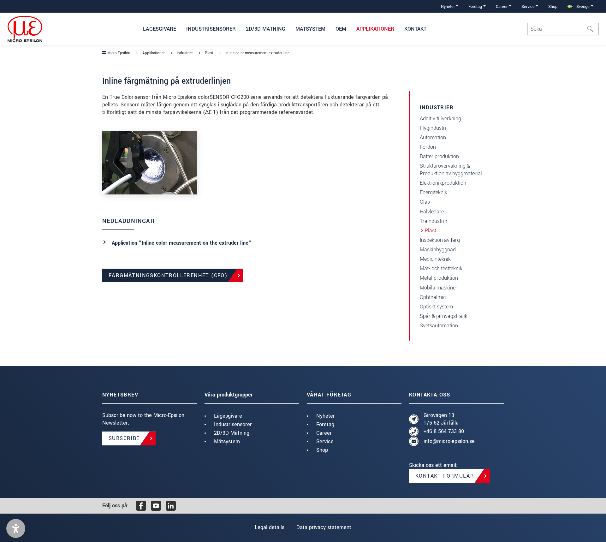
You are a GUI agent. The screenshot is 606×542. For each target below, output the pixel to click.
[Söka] (592, 29)
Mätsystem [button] (310, 29)
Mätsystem (227, 441)
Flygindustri (433, 128)
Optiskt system (436, 306)
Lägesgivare (228, 416)
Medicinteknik (435, 259)
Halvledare (432, 211)
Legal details (269, 527)
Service (325, 441)
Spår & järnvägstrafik (443, 316)
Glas (425, 201)
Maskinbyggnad (438, 249)
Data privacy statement (323, 527)
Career (324, 433)
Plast (430, 230)
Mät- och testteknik (441, 268)
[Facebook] (141, 506)
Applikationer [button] (375, 29)
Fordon (428, 147)
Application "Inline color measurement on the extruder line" (181, 243)
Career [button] (502, 6)
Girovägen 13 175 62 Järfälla (441, 419)
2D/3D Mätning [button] (265, 29)
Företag (325, 424)
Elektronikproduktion (443, 183)
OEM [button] (341, 29)
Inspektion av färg (440, 240)
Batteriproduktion (439, 156)
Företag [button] (475, 6)
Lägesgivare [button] (159, 29)
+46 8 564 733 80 (444, 431)
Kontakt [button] (415, 29)
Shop (552, 6)
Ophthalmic (433, 297)
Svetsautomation (439, 325)
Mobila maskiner (438, 287)
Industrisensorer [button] (211, 29)
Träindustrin (433, 221)
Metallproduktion (439, 278)
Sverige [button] (582, 6)
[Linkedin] (171, 506)
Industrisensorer (233, 424)
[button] (15, 528)
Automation (433, 137)
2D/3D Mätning (231, 433)
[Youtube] (156, 506)
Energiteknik (433, 192)
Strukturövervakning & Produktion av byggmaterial (451, 169)
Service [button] (528, 6)
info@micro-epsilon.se (449, 441)
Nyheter (325, 416)
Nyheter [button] (448, 6)
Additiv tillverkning (440, 118)
